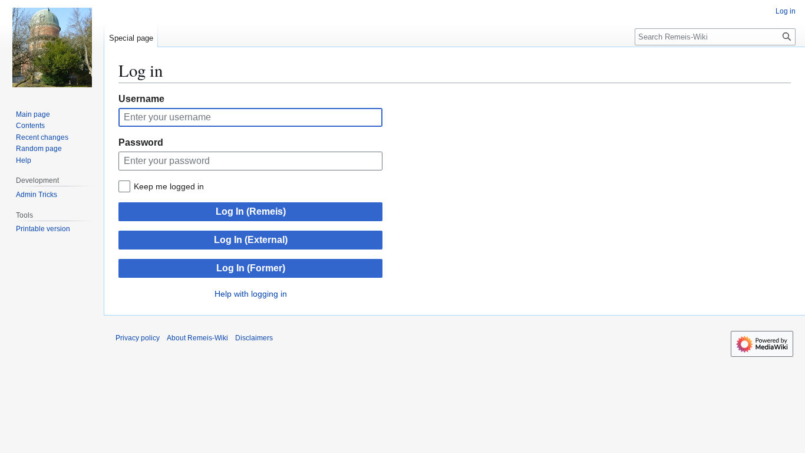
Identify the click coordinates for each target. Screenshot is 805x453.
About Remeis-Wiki (197, 338)
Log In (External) (251, 240)
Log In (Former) (250, 268)
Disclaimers (254, 338)
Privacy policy (138, 338)
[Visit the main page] (52, 47)
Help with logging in (251, 293)
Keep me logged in (169, 186)
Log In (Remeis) (251, 211)
